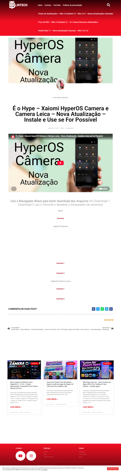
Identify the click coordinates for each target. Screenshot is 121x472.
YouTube (57, 5)
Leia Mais (44, 469)
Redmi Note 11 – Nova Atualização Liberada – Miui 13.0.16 (63, 30)
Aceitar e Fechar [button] (113, 468)
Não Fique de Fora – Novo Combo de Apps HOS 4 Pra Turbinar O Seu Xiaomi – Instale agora (97, 384)
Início (40, 5)
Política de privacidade (72, 5)
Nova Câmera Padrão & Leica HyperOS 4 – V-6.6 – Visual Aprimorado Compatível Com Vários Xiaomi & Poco (24, 385)
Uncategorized (69, 128)
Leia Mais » (16, 407)
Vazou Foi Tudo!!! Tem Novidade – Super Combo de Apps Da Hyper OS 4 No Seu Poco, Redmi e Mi (60, 384)
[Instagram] (31, 456)
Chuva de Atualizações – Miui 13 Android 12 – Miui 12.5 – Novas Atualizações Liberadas (75, 14)
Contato (48, 5)
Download (60, 218)
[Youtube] (20, 456)
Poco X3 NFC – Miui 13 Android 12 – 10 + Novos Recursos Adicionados (68, 22)
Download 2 (60, 273)
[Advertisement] (60, 244)
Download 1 (60, 263)
